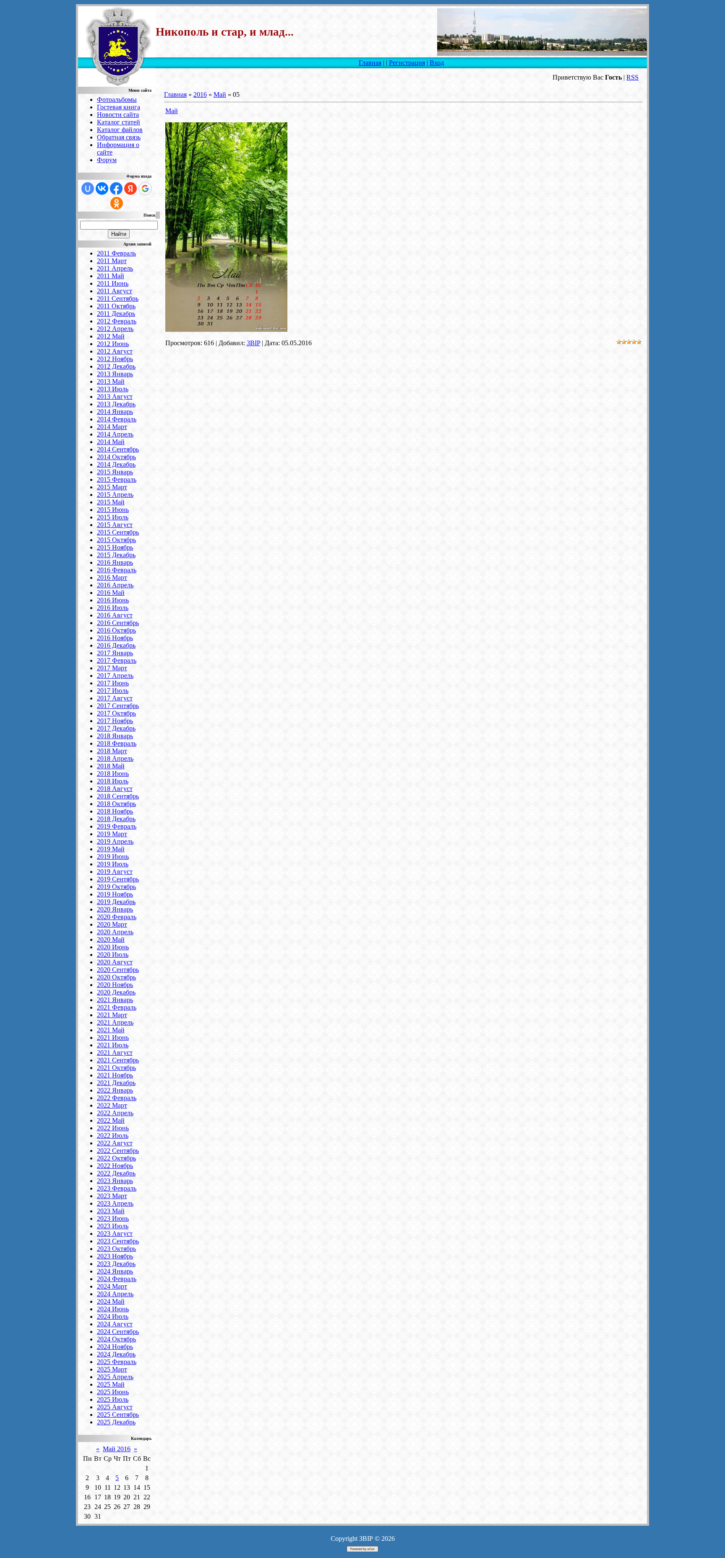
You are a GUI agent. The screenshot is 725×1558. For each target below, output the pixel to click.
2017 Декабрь (116, 728)
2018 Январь (115, 735)
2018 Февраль (116, 743)
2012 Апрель (115, 328)
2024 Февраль (116, 1278)
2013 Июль (112, 389)
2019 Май (111, 849)
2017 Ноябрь (115, 720)
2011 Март (112, 260)
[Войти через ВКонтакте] (102, 188)
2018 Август (115, 788)
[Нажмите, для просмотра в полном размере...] (226, 329)
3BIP (253, 342)
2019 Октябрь (116, 886)
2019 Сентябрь (118, 879)
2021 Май (111, 1029)
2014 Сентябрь (118, 449)
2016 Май (111, 592)
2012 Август (115, 351)
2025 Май (111, 1384)
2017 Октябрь (116, 713)
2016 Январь (115, 562)
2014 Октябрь (116, 456)
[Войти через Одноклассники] (116, 203)
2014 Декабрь (116, 464)
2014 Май (111, 441)
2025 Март (112, 1369)
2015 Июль (112, 517)
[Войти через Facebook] (116, 188)
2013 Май (111, 381)
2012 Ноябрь (115, 358)
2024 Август (115, 1324)
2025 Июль (112, 1399)
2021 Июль (112, 1045)
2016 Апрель (115, 585)
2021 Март (112, 1014)
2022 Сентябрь (118, 1150)
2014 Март (112, 426)
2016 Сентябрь (118, 622)
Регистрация (407, 62)
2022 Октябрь (116, 1158)
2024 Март (112, 1286)
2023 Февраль (116, 1188)
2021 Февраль (116, 1007)
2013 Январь (115, 373)
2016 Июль (112, 607)
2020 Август (115, 962)
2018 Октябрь (116, 803)
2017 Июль (112, 690)
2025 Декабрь (116, 1422)
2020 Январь (115, 909)
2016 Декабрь (116, 645)
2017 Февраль (116, 660)
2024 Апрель (115, 1293)
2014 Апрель (115, 434)
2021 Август (115, 1052)
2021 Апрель (115, 1022)
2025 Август (115, 1407)
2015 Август (115, 524)
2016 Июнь (113, 600)
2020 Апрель (115, 931)
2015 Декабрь (116, 554)
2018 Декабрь (116, 818)
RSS (632, 77)
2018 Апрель (115, 758)
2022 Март (112, 1105)
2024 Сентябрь (118, 1331)
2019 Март (112, 833)
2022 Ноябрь (115, 1165)
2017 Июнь (113, 683)
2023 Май (111, 1210)
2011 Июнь (112, 283)
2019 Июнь (113, 856)
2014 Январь (115, 411)
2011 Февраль (116, 253)
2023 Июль (112, 1226)
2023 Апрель (115, 1203)
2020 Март (112, 924)
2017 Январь (115, 652)
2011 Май (110, 275)
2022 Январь (115, 1090)
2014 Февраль (116, 419)
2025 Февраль (116, 1361)
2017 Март (112, 668)
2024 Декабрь (116, 1354)
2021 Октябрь (116, 1067)
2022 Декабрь (116, 1173)
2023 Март (112, 1195)
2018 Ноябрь (115, 811)
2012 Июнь (113, 343)
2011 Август (114, 291)
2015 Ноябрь (115, 547)
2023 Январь (115, 1180)
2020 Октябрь (116, 977)
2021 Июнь (113, 1037)
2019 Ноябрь (115, 894)
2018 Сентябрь (118, 796)
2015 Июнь (113, 509)
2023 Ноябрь (115, 1256)
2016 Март (112, 577)
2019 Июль (112, 864)
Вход (437, 62)
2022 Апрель (115, 1112)
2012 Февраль (116, 321)
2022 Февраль (116, 1097)
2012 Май (111, 336)
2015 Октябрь (116, 539)
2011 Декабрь (116, 313)
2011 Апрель (115, 268)
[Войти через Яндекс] (130, 188)
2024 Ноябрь (115, 1346)
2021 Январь (115, 999)
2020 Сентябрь (118, 969)
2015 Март (112, 487)
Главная (370, 62)
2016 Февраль (116, 570)
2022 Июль (112, 1135)
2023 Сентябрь (118, 1241)
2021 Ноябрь (115, 1075)
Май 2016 (116, 1448)
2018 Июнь (113, 773)
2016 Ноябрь (115, 637)
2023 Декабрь (116, 1263)
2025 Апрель (115, 1376)
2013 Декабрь (116, 404)
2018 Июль (112, 781)
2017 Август (115, 698)
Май (220, 94)
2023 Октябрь (116, 1248)
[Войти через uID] (87, 188)
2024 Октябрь (116, 1339)
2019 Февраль (116, 826)
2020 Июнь (113, 947)
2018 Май (111, 766)
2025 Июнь (113, 1391)
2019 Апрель (115, 841)
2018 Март (112, 750)
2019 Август (115, 871)
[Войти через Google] (145, 188)
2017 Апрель (115, 675)
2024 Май (111, 1301)
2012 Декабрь (116, 366)
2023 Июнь (113, 1218)
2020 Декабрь (116, 992)
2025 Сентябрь (118, 1414)
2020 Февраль (116, 916)
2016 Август (115, 615)
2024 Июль (112, 1316)
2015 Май (111, 502)
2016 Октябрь (116, 630)
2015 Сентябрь (118, 532)
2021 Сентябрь (118, 1060)
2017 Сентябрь (118, 705)
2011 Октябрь (116, 306)
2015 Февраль (116, 479)
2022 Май (111, 1120)
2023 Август (115, 1233)
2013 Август (115, 396)
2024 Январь (115, 1271)
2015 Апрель (115, 494)
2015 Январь (115, 471)
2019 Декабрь (116, 901)
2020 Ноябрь (115, 984)
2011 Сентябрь (117, 298)
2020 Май (111, 939)
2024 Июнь (113, 1309)
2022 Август (115, 1143)
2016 (200, 94)
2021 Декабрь (116, 1082)
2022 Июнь (113, 1128)
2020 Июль (112, 954)
